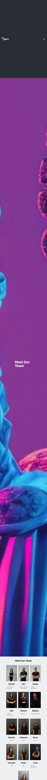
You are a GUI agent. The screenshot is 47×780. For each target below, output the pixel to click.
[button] (44, 39)
